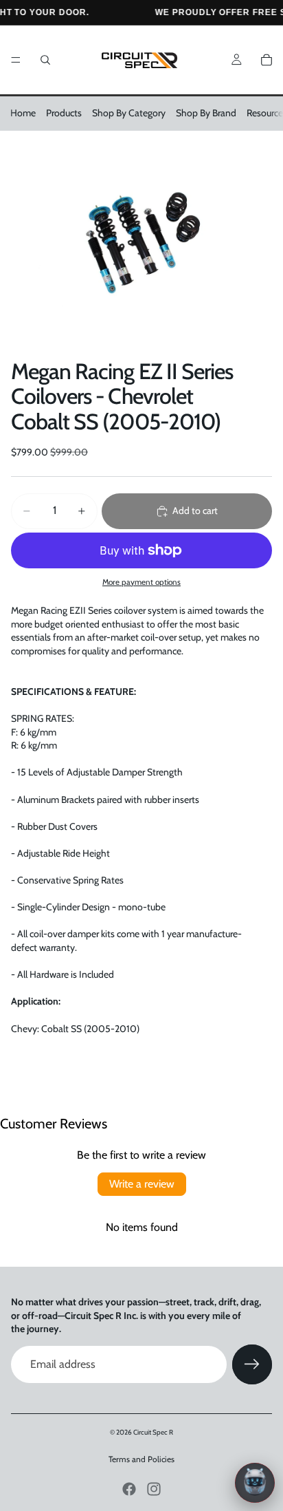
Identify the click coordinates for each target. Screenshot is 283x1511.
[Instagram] (154, 1489)
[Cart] (266, 60)
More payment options (141, 582)
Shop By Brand (206, 113)
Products (64, 113)
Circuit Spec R (153, 1432)
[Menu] (16, 60)
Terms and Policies (141, 1459)
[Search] (45, 60)
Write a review (141, 1183)
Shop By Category (129, 113)
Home (23, 113)
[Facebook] (129, 1489)
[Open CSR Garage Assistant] (255, 1483)
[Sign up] (252, 1364)
